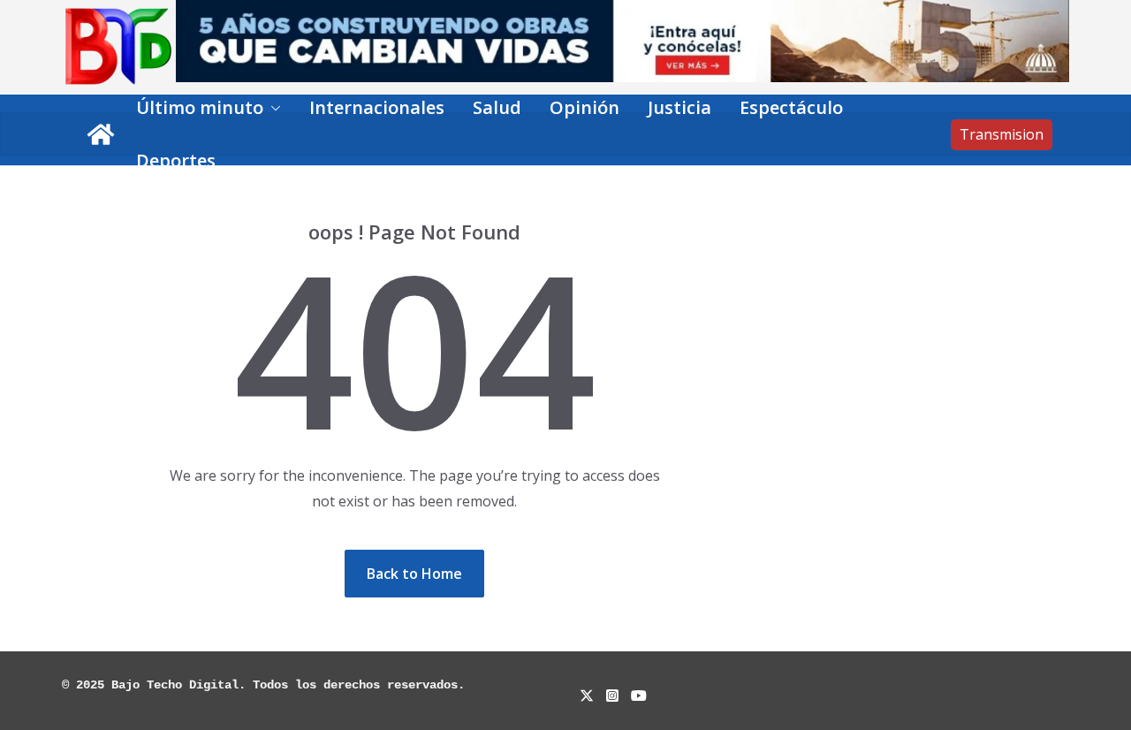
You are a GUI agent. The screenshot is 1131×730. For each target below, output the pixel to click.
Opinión (584, 107)
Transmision (1002, 134)
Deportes (176, 160)
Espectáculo (791, 107)
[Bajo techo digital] (101, 134)
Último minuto (199, 107)
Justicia (679, 107)
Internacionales (376, 107)
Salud (497, 107)
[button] (272, 107)
